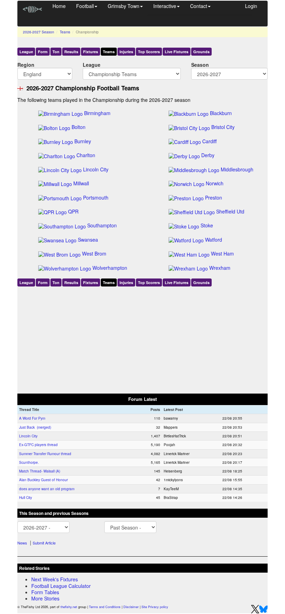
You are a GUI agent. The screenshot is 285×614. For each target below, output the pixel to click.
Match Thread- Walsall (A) (39, 471)
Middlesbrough (237, 169)
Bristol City (223, 126)
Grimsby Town (123, 5)
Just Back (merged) (35, 427)
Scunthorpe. (29, 462)
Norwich (214, 183)
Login (251, 5)
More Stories (45, 598)
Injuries (126, 51)
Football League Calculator (61, 585)
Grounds (201, 51)
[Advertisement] (142, 338)
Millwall (81, 183)
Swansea (88, 239)
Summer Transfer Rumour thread (45, 453)
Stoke (207, 225)
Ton (55, 51)
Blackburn (221, 113)
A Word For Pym (32, 418)
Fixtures (90, 51)
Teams (65, 32)
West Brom (94, 253)
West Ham (222, 253)
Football (85, 5)
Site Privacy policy (154, 607)
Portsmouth (95, 197)
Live (176, 51)
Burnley (82, 141)
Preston (213, 197)
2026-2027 (38, 32)
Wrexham (219, 267)
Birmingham (97, 113)
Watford (213, 239)
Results (71, 51)
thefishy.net (68, 607)
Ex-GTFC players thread (38, 444)
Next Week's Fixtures (54, 579)
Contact (198, 5)
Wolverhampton (109, 267)
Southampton (102, 225)
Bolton (79, 126)
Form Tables (45, 592)
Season (200, 64)
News (22, 543)
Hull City (25, 497)
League (26, 51)
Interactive (164, 5)
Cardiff (209, 141)
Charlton (85, 155)
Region (25, 64)
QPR (73, 211)
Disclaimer (131, 607)
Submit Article (44, 543)
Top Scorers (149, 51)
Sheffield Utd (230, 211)
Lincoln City (95, 169)
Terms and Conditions (105, 607)
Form (43, 51)
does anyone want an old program (46, 488)
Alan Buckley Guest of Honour (43, 479)
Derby (207, 155)
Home (59, 5)
